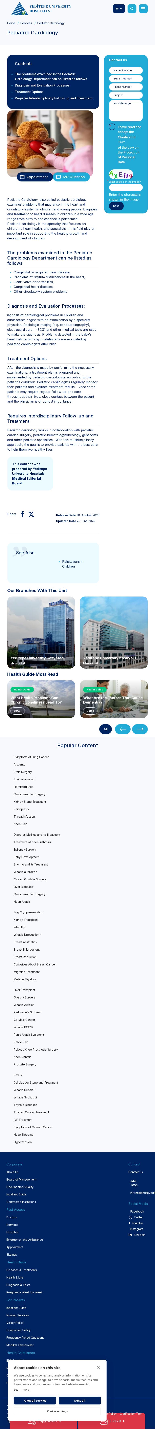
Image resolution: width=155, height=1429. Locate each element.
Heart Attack (22, 901)
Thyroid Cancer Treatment (31, 1112)
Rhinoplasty (21, 809)
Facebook (136, 1211)
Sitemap (11, 1254)
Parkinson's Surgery (27, 1012)
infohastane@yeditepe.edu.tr (134, 1192)
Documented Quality (20, 1187)
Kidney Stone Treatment (30, 801)
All (106, 729)
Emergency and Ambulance (24, 1239)
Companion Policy (18, 1330)
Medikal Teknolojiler (20, 1345)
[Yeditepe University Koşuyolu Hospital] (114, 632)
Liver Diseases (23, 886)
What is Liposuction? (27, 934)
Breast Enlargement (27, 949)
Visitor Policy (15, 1322)
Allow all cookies (35, 1400)
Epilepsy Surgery (25, 849)
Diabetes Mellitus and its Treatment (37, 834)
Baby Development (26, 857)
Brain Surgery (23, 772)
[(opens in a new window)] (21, 514)
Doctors (11, 1217)
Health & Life (14, 1277)
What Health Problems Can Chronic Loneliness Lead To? (36, 700)
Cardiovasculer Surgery (29, 794)
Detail (17, 710)
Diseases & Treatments (21, 1270)
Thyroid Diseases (25, 1105)
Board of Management (21, 1179)
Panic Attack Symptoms (29, 1034)
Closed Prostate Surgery (30, 879)
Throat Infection (24, 816)
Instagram (136, 1229)
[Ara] (132, 8)
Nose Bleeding (24, 1134)
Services (26, 23)
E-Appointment (47, 1421)
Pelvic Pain (21, 1042)
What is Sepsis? (24, 1090)
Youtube (137, 1223)
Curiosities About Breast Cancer (35, 964)
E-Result (115, 1421)
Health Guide (22, 689)
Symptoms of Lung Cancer (31, 757)
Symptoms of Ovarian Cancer (33, 1127)
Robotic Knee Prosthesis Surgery (36, 1049)
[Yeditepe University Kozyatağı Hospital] (41, 632)
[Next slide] (140, 729)
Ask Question (73, 177)
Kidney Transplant (26, 919)
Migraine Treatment (27, 972)
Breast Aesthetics (25, 942)
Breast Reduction (25, 957)
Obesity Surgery (25, 997)
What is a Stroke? (25, 872)
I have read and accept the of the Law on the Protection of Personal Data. (129, 144)
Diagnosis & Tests (18, 1285)
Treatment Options (29, 92)
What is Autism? (24, 1005)
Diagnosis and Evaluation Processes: (42, 85)
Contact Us (135, 1172)
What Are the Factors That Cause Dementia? (113, 700)
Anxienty (19, 764)
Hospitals (12, 1232)
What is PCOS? (24, 1027)
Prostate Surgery (25, 1064)
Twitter (138, 1217)
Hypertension (23, 1142)
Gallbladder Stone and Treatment (36, 1082)
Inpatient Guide (16, 1194)
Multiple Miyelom (25, 979)
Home (11, 23)
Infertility (19, 927)
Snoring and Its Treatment (31, 864)
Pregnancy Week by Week (24, 1292)
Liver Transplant (24, 990)
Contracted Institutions (21, 1201)
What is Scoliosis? (25, 1097)
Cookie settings (57, 1411)
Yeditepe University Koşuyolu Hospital (109, 660)
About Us (12, 1172)
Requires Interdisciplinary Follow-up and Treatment (53, 98)
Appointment (37, 177)
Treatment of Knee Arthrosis (32, 842)
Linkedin (140, 1234)
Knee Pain (20, 824)
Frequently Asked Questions (25, 1337)
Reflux (18, 1075)
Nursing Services (17, 1315)
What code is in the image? (125, 181)
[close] (98, 1367)
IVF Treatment (23, 1119)
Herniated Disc (23, 786)
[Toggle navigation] (143, 8)
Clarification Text (127, 139)
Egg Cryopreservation (28, 912)
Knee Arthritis (22, 1057)
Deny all (79, 1400)
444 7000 (134, 1183)
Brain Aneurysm (24, 779)
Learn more (21, 1389)
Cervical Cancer (24, 1019)
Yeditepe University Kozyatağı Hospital (37, 660)
